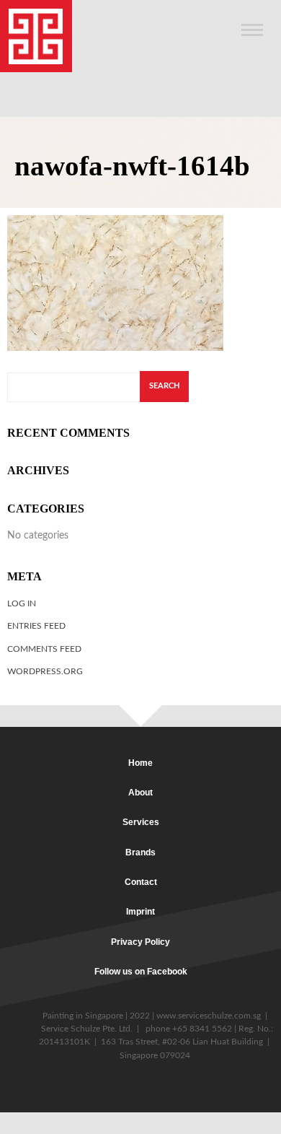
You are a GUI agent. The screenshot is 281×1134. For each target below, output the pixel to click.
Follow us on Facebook (140, 972)
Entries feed (36, 625)
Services (140, 822)
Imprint (140, 912)
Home (140, 763)
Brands (140, 852)
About (140, 793)
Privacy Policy (140, 942)
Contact (141, 882)
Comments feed (44, 649)
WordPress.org (45, 671)
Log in (21, 603)
